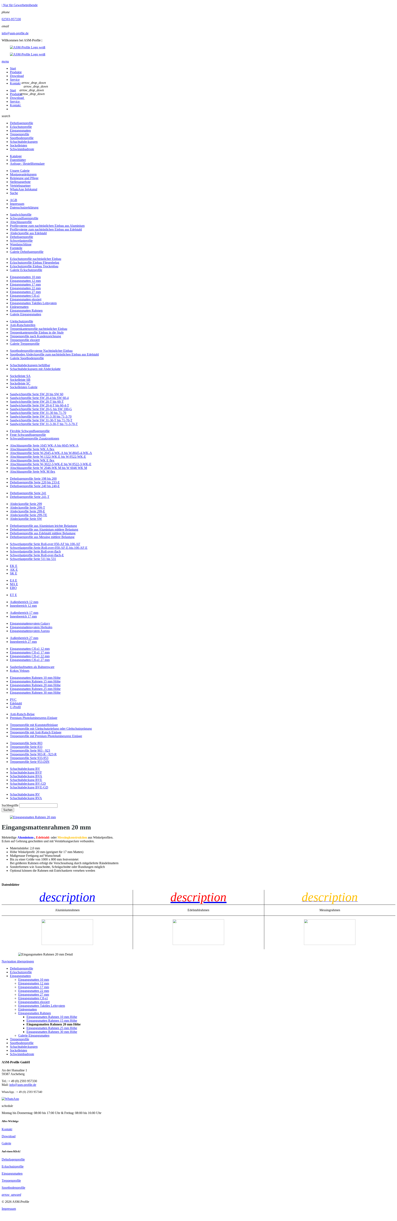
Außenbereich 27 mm (24, 638)
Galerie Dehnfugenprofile (26, 252)
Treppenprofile (19, 134)
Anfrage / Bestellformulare (27, 163)
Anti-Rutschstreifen (22, 325)
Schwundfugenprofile (24, 218)
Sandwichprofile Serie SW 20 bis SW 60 (36, 394)
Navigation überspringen (18, 961)
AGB (13, 200)
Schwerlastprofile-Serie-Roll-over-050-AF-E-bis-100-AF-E (48, 547)
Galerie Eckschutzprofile (26, 270)
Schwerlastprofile (21, 240)
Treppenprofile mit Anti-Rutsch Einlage (35, 732)
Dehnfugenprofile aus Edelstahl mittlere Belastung (42, 533)
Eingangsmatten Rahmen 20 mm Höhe (35, 685)
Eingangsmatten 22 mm (25, 288)
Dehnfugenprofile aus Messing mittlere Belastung (42, 537)
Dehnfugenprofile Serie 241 (28, 493)
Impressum (17, 204)
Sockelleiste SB (20, 379)
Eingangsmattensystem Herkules (31, 627)
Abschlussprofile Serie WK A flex (32, 449)
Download (17, 76)
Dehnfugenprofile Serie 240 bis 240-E (35, 486)
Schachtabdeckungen (24, 141)
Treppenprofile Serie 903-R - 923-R (33, 754)
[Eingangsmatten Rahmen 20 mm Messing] (329, 944)
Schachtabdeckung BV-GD (28, 783)
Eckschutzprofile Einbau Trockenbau (34, 266)
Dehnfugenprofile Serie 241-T (29, 497)
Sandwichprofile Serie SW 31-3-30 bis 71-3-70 (41, 416)
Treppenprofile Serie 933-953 (29, 758)
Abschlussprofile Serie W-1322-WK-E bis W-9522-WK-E (48, 456)
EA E (13, 580)
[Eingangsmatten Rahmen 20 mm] (33, 817)
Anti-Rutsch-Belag (22, 714)
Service (15, 79)
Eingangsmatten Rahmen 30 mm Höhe (35, 692)
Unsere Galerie (20, 170)
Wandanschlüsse (20, 244)
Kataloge (16, 156)
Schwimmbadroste (22, 149)
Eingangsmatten (20, 130)
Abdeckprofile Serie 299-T (27, 507)
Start (13, 68)
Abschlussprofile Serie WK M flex (32, 471)
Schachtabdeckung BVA (26, 776)
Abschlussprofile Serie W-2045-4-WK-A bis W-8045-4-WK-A (51, 453)
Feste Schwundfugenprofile (28, 434)
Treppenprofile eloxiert (25, 340)
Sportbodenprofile (21, 138)
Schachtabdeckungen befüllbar (30, 365)
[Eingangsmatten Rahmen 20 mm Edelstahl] (198, 944)
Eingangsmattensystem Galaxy (30, 623)
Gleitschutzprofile (21, 321)
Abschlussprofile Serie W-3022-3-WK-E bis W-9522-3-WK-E (50, 464)
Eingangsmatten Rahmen (26, 310)
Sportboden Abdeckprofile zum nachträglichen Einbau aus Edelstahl (54, 354)
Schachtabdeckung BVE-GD (29, 787)
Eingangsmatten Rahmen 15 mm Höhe (35, 681)
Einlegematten (19, 307)
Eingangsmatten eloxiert (25, 299)
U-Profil (15, 707)
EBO (13, 588)
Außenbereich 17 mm (24, 612)
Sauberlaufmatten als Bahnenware (32, 667)
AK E (14, 569)
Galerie (6, 1143)
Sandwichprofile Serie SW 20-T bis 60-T (37, 401)
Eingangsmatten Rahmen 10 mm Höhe (35, 677)
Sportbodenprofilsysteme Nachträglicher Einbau (41, 350)
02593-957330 (11, 19)
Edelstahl (16, 703)
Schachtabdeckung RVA (26, 798)
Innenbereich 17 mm (23, 616)
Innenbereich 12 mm (23, 605)
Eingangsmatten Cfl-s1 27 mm (30, 660)
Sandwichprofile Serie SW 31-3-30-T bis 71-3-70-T (44, 424)
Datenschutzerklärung (24, 207)
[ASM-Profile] (198, 51)
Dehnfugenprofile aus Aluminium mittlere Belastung (44, 529)
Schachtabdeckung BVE (26, 780)
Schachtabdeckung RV (25, 794)
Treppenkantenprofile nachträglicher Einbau (38, 328)
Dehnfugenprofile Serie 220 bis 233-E (35, 482)
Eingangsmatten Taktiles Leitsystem (33, 303)
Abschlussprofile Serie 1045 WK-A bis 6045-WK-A (44, 445)
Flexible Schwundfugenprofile (30, 431)
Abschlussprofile (21, 222)
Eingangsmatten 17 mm (25, 284)
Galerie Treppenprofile (24, 343)
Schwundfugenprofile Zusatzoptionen (34, 438)
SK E (13, 573)
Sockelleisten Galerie (23, 387)
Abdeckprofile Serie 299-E (27, 511)
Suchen (7, 809)
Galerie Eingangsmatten (25, 314)
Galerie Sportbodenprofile (27, 358)
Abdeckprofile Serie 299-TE (28, 515)
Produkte (16, 72)
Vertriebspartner (20, 185)
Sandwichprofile (20, 214)
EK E (13, 566)
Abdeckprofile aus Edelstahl (28, 233)
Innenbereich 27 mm (23, 641)
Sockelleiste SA (20, 376)
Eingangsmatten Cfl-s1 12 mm (30, 648)
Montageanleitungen (23, 174)
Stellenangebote (20, 182)
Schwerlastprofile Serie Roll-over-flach (35, 551)
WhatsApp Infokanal (23, 189)
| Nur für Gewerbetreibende (20, 5)
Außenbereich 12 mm (24, 602)
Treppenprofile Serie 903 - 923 (30, 750)
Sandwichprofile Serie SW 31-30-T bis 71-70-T (41, 420)
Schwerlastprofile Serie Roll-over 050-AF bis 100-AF (45, 544)
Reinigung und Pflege (24, 178)
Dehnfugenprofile (21, 123)
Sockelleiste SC (20, 383)
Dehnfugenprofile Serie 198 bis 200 (33, 478)
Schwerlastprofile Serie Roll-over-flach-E (37, 555)
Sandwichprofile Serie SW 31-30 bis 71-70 (38, 413)
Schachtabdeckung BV (25, 768)
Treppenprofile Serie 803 (26, 743)
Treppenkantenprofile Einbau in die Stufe (37, 332)
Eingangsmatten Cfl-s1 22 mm (30, 656)
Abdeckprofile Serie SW (26, 518)
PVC (13, 699)
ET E (13, 595)
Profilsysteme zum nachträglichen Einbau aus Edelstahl (46, 229)
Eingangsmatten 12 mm (25, 280)
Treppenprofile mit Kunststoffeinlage (34, 725)
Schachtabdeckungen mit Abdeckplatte (35, 369)
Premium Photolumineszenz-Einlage (33, 718)
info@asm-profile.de (15, 33)
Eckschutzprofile (21, 127)
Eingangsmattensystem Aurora (30, 631)
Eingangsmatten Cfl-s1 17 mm (30, 652)
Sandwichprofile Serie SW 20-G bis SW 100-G (41, 409)
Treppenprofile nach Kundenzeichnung (35, 336)
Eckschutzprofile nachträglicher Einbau (35, 259)
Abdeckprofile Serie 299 (26, 504)
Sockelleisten (18, 145)
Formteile (16, 248)
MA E (14, 584)
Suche (14, 193)
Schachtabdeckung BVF (26, 772)
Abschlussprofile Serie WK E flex (32, 460)
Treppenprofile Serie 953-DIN (29, 761)
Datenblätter (18, 160)
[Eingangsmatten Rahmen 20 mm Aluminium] (67, 944)
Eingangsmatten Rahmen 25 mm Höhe (35, 689)
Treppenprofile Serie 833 (26, 747)
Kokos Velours (19, 670)
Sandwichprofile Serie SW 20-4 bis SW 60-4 (39, 398)
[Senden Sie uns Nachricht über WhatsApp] (10, 1099)
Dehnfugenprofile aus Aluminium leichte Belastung (43, 526)
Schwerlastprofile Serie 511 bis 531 (33, 559)
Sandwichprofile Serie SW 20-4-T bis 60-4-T (39, 405)
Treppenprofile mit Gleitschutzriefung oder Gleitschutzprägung (51, 728)
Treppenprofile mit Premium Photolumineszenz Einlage (46, 736)
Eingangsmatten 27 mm (25, 292)
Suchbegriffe (10, 805)
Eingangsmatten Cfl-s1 (25, 295)
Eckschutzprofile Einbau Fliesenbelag (34, 262)
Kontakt (15, 83)
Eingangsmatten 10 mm (25, 277)
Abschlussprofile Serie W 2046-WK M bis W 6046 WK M (48, 468)
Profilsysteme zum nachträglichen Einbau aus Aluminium (47, 225)
